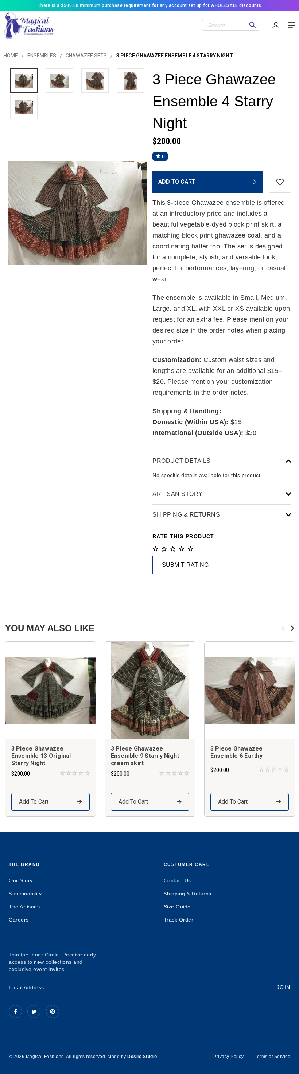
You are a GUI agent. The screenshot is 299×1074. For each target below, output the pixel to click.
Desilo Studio (142, 1056)
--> (52, 1011)
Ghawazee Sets (86, 56)
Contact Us (177, 880)
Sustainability (25, 893)
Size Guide (177, 907)
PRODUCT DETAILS (181, 461)
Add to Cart (33, 801)
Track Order (179, 920)
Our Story (21, 880)
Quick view (50, 690)
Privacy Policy (228, 1056)
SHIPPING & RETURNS (186, 515)
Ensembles (41, 56)
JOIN (283, 987)
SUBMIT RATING (185, 565)
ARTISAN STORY (177, 494)
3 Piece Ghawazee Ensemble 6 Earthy (236, 752)
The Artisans (24, 907)
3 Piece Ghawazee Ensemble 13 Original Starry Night (41, 756)
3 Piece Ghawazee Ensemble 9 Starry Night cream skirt (145, 756)
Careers (19, 920)
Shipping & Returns (187, 893)
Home (11, 56)
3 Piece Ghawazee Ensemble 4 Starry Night (174, 56)
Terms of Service (272, 1056)
